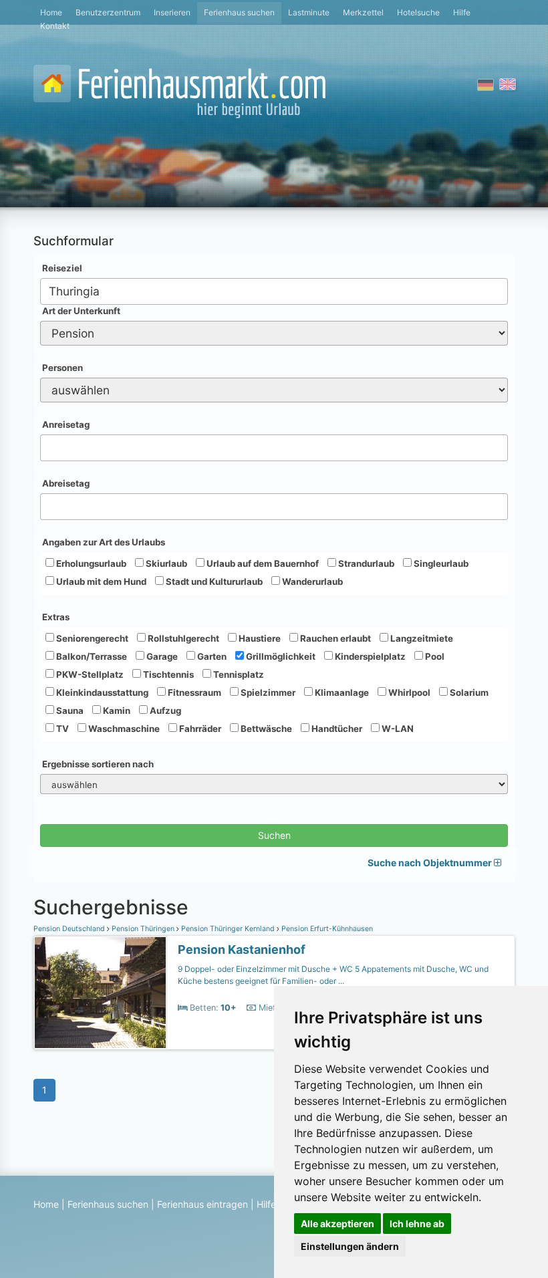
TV (61, 728)
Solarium (468, 692)
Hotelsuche (418, 12)
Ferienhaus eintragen (202, 1204)
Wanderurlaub (311, 581)
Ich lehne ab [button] (417, 1223)
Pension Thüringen (143, 928)
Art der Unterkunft (81, 310)
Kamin (115, 710)
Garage (161, 656)
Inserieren (172, 12)
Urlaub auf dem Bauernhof (261, 563)
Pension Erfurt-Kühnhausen (326, 928)
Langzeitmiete (420, 638)
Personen (62, 367)
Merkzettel (363, 12)
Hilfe (461, 12)
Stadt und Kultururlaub (213, 581)
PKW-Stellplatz (89, 674)
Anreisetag (66, 424)
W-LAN (397, 728)
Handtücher (335, 728)
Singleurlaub (440, 563)
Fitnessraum (193, 692)
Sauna (69, 710)
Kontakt (55, 26)
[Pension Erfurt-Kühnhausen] (100, 992)
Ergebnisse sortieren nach (98, 764)
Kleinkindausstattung (101, 692)
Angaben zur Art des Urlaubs (103, 542)
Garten (211, 656)
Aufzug (164, 710)
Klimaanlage (341, 692)
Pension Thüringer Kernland (228, 928)
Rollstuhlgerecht (182, 638)
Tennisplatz (237, 674)
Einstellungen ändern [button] (350, 1246)
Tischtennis (167, 674)
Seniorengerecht (91, 638)
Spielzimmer (267, 692)
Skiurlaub (165, 563)
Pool (433, 656)
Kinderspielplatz (369, 656)
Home (51, 12)
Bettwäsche (265, 728)
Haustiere (259, 638)
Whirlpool (408, 692)
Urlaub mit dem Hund (100, 581)
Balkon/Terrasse (90, 656)
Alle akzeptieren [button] (337, 1223)
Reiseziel (62, 268)
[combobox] (274, 291)
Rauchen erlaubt (334, 638)
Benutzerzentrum (108, 12)
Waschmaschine (123, 728)
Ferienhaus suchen (239, 12)
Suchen (274, 835)
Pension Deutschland (70, 928)
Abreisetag (66, 483)
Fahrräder (199, 728)
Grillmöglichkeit (279, 656)
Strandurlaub (365, 563)
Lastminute (308, 12)
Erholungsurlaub (90, 563)
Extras (56, 617)
